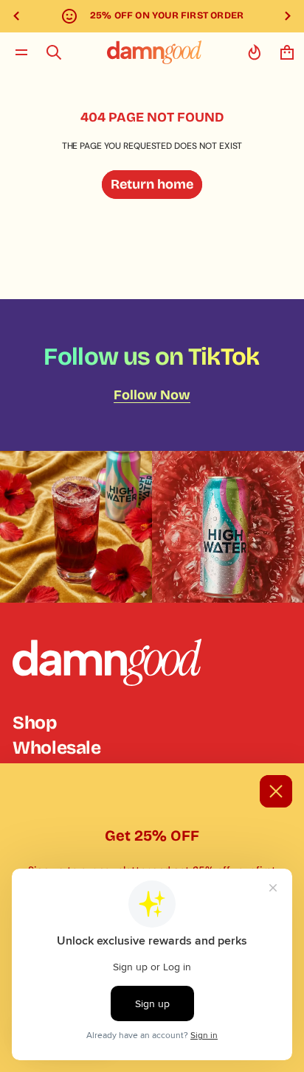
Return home (152, 184)
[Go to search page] (54, 52)
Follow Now (152, 395)
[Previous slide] (16, 16)
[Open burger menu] (21, 52)
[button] (54, 52)
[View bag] (287, 52)
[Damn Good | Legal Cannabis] (154, 52)
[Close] (276, 791)
